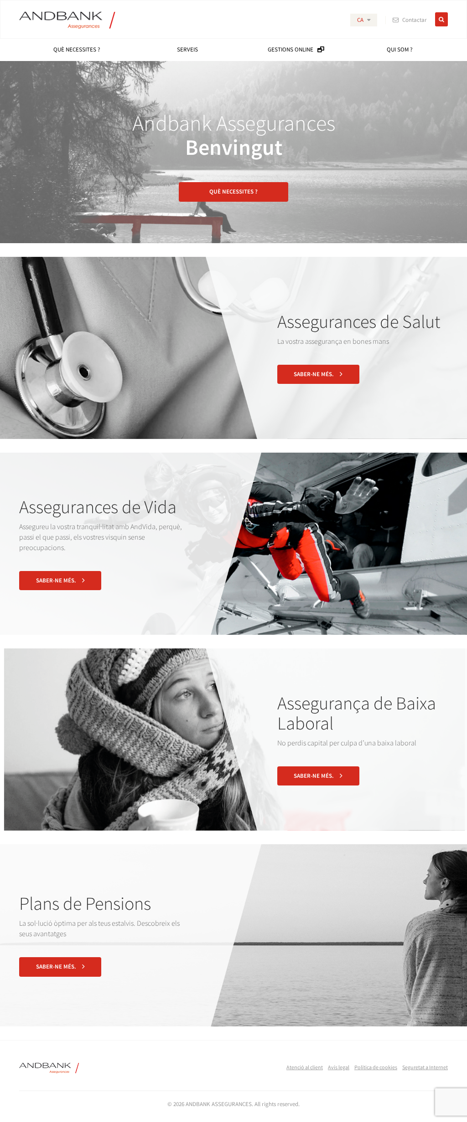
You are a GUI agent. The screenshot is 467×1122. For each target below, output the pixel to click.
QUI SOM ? (400, 49)
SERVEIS (187, 49)
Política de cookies (375, 1067)
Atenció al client (304, 1067)
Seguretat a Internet (425, 1067)
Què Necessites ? (76, 49)
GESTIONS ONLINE (292, 49)
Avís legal (338, 1067)
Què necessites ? (233, 191)
